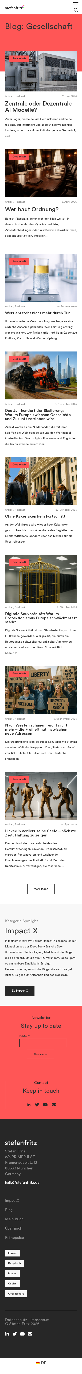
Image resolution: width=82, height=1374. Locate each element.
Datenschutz (16, 1320)
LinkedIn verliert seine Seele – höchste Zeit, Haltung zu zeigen (40, 833)
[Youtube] (45, 1105)
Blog (9, 1210)
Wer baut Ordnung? (32, 209)
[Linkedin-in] (28, 1105)
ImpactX (12, 1200)
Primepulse (14, 1237)
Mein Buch (14, 1219)
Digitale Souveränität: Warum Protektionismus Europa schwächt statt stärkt (41, 618)
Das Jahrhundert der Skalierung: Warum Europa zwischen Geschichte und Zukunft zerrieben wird (38, 415)
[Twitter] (37, 1105)
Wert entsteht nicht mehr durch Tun (37, 313)
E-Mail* (24, 1036)
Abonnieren (40, 1054)
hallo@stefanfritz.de (22, 1182)
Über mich (13, 1228)
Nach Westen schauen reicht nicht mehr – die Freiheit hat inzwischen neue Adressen (36, 729)
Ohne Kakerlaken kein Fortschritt (35, 516)
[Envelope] (54, 1105)
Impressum (39, 1320)
